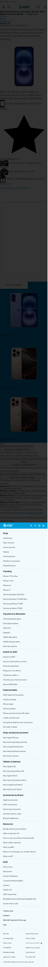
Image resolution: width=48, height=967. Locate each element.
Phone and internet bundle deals (16, 713)
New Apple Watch (10, 775)
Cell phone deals (9, 699)
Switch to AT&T (9, 657)
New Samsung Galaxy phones (15, 742)
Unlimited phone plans (12, 619)
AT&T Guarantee (9, 894)
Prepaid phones (9, 565)
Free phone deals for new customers (18, 722)
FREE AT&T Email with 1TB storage (14, 920)
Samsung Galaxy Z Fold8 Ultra (15, 599)
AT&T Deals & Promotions (13, 695)
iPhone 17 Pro (8, 580)
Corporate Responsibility (13, 880)
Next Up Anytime (10, 646)
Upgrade (6, 632)
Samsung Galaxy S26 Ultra (13, 594)
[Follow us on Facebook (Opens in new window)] (35, 525)
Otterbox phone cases (12, 813)
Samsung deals (9, 708)
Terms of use (7, 943)
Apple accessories (10, 800)
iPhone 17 (7, 590)
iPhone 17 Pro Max (10, 576)
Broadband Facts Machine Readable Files (19, 899)
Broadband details (9, 952)
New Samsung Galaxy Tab (13, 771)
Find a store (8, 867)
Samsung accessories (12, 809)
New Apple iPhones (11, 737)
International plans (10, 623)
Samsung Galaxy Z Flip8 (12, 608)
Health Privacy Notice (33, 948)
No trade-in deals (10, 727)
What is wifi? (8, 856)
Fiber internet (8, 542)
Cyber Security (30, 952)
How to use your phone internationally (18, 838)
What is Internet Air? (11, 833)
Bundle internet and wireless (14, 829)
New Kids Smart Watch (12, 789)
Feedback (6, 915)
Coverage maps (8, 938)
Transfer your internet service (15, 679)
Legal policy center (9, 957)
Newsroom (7, 871)
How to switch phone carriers (15, 661)
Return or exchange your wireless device (19, 851)
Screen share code (10, 903)
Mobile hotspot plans (11, 641)
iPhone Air (7, 585)
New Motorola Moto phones (14, 751)
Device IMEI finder (10, 684)
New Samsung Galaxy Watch (14, 780)
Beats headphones (10, 818)
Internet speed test (11, 666)
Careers (6, 885)
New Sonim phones (11, 756)
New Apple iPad (9, 766)
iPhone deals (8, 704)
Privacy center (30, 938)
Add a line (7, 628)
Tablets (6, 552)
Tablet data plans (10, 637)
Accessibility (7, 947)
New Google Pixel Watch (13, 784)
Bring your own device (12, 670)
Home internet (9, 547)
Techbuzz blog (8, 911)
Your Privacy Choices (32, 943)
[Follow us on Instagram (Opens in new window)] (39, 525)
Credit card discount (11, 718)
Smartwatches (9, 556)
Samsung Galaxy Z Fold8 (13, 603)
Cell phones (7, 538)
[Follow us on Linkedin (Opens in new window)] (43, 525)
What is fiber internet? (12, 842)
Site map (6, 934)
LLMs (5, 925)
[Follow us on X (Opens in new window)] (31, 525)
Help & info (7, 889)
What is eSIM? (8, 847)
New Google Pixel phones (13, 746)
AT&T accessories (10, 804)
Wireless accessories (11, 561)
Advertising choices (32, 934)
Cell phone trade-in (11, 675)
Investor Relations (10, 876)
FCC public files (30, 957)
